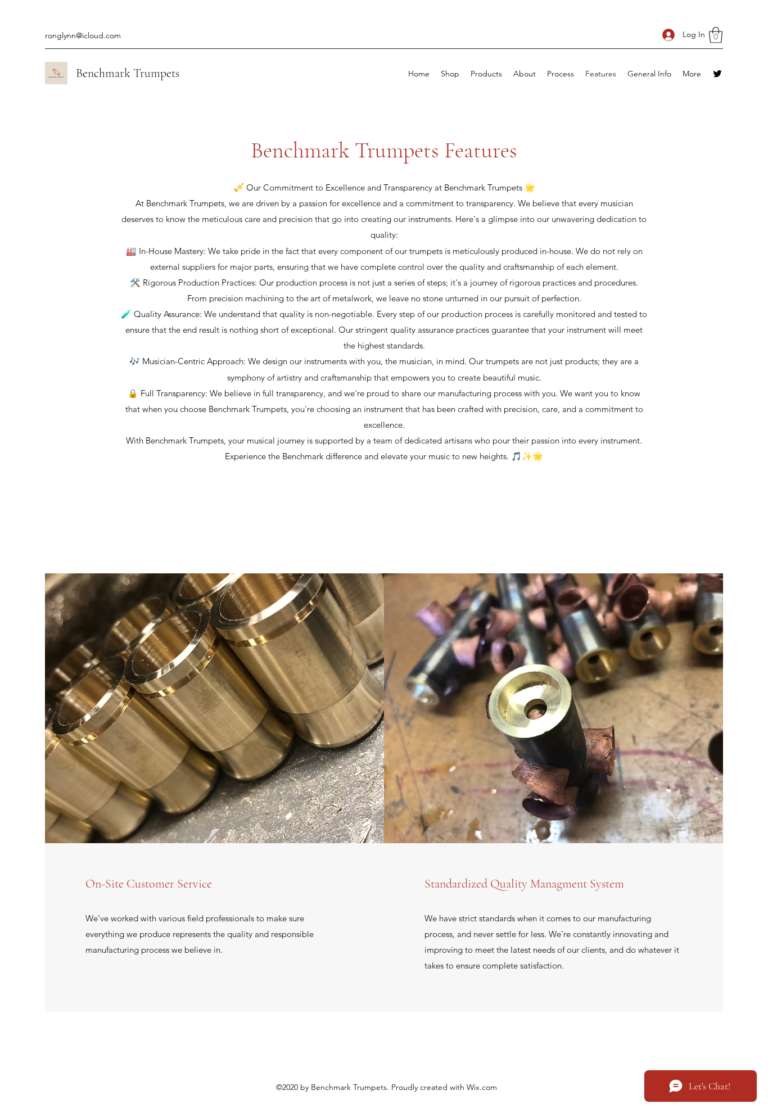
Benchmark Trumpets (127, 73)
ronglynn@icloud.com (83, 35)
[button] (715, 35)
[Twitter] (717, 73)
